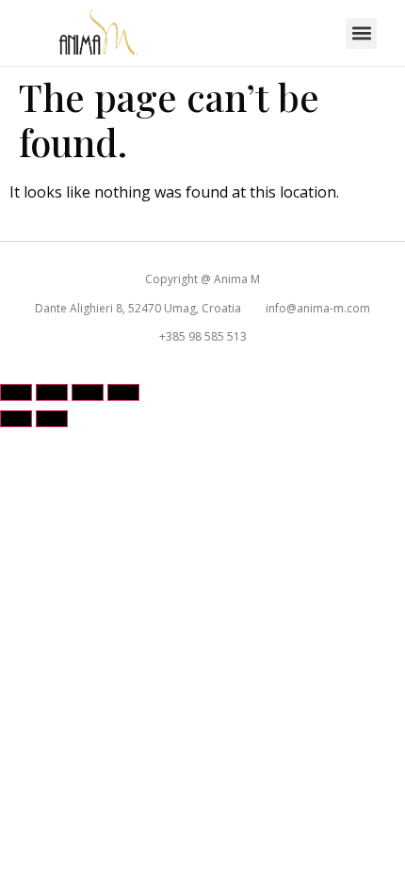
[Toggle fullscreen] (52, 392)
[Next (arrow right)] (52, 418)
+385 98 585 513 (203, 336)
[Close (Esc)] (123, 392)
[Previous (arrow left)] (16, 418)
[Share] (88, 392)
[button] (361, 33)
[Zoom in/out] (16, 392)
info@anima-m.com (318, 308)
